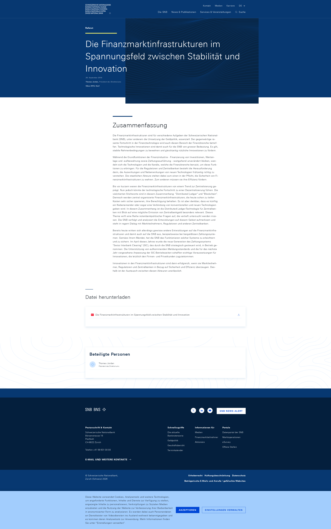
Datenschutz (239, 475)
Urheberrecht (195, 475)
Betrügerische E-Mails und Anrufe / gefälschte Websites (215, 481)
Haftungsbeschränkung (217, 475)
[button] (242, 6)
